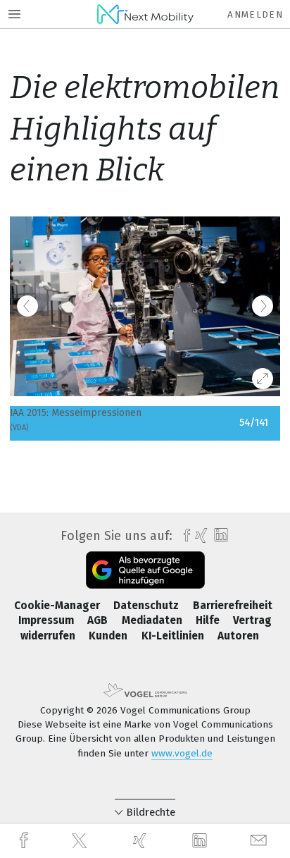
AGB (99, 620)
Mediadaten (153, 620)
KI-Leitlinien (174, 636)
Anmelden (255, 14)
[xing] (141, 841)
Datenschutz (147, 605)
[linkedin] (201, 841)
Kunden (109, 636)
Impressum (47, 620)
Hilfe (209, 620)
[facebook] (25, 841)
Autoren (238, 636)
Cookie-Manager (58, 605)
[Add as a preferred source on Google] (145, 570)
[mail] (260, 841)
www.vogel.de (182, 753)
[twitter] (81, 841)
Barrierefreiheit (232, 605)
